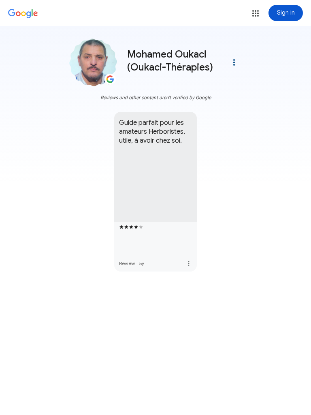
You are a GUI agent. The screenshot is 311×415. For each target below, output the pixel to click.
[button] (255, 13)
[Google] (23, 14)
